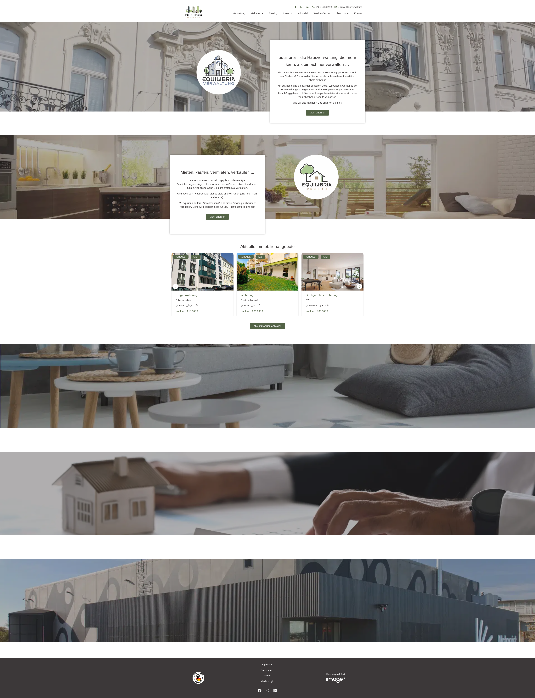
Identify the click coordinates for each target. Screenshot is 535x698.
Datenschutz (267, 670)
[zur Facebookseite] (259, 690)
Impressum (267, 664)
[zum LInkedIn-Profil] (275, 690)
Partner (267, 675)
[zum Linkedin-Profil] (308, 7)
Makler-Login (267, 681)
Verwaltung (239, 13)
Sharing (273, 13)
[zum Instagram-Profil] (301, 7)
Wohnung (247, 295)
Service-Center (321, 13)
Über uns (340, 13)
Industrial (302, 13)
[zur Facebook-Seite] (295, 7)
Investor (287, 13)
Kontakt (358, 13)
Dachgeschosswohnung (322, 295)
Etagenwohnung (186, 295)
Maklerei (255, 13)
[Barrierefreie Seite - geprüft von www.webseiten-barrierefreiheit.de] (214, 678)
